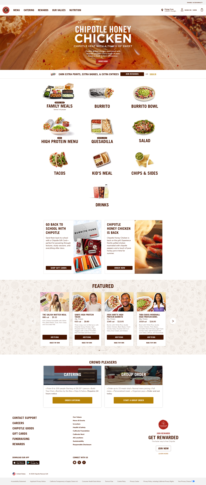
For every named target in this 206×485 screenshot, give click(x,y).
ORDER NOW (103, 61)
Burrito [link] (102, 106)
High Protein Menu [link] (59, 141)
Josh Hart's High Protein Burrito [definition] (115, 316)
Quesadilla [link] (102, 141)
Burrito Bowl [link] (144, 106)
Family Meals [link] (60, 106)
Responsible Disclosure (82, 444)
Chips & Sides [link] (144, 173)
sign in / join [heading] (191, 10)
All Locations (78, 438)
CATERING (29, 10)
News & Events (79, 420)
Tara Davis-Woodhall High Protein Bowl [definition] (149, 316)
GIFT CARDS (19, 433)
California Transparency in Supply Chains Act (64, 481)
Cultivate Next (78, 434)
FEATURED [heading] (103, 286)
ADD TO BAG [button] (55, 337)
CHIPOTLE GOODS (23, 428)
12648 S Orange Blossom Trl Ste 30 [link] (171, 11)
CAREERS (18, 423)
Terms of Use (109, 481)
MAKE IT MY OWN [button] (55, 343)
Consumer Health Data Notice (91, 481)
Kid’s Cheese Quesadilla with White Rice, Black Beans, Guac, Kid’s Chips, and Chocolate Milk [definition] (54, 323)
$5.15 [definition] (54, 317)
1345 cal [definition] (110, 321)
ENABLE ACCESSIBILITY (195, 2)
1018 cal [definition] (143, 321)
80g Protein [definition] (143, 319)
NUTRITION (75, 10)
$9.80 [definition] (86, 321)
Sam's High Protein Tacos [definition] (84, 316)
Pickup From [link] (169, 9)
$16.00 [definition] (153, 321)
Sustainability (78, 441)
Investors (76, 424)
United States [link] (21, 474)
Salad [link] (144, 140)
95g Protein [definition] (111, 319)
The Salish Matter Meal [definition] (54, 315)
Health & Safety (79, 427)
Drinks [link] (102, 204)
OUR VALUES (59, 10)
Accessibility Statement (18, 481)
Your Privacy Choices (184, 481)
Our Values (77, 417)
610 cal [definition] (78, 321)
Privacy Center (134, 481)
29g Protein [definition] (79, 319)
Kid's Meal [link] (102, 173)
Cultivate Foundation (81, 431)
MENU (16, 10)
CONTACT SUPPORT (24, 418)
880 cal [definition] (45, 317)
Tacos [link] (59, 173)
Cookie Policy (121, 481)
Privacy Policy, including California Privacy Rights (158, 481)
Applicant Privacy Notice (38, 481)
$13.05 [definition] (120, 321)
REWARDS (43, 10)
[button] (173, 321)
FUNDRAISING (21, 439)
